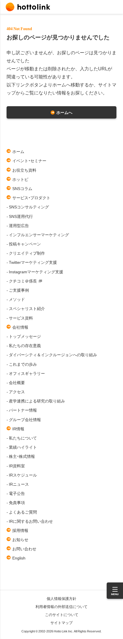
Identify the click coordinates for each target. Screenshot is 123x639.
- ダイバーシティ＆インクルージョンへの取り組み (52, 354)
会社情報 (20, 327)
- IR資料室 (16, 465)
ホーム (18, 151)
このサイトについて (61, 614)
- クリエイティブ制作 (26, 253)
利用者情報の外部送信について (61, 606)
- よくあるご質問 (22, 512)
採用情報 (20, 530)
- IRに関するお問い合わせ (30, 521)
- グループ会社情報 (24, 419)
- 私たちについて (22, 438)
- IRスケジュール (22, 475)
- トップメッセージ (24, 336)
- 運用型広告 (18, 225)
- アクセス (16, 391)
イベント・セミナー (29, 160)
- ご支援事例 (18, 290)
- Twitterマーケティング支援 (32, 262)
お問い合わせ (24, 548)
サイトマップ (61, 622)
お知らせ (20, 539)
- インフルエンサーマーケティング (38, 234)
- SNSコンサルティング (28, 207)
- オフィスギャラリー (26, 373)
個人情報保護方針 (61, 598)
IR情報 (18, 428)
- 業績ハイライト (22, 447)
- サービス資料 (20, 318)
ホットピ (20, 179)
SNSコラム (22, 188)
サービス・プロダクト (31, 197)
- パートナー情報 (22, 410)
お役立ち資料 (24, 170)
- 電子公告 (16, 493)
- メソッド (16, 299)
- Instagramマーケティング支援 (35, 271)
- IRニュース (18, 484)
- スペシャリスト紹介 (26, 308)
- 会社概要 (16, 382)
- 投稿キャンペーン (24, 244)
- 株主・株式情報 (21, 456)
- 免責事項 (16, 502)
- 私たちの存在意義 (24, 345)
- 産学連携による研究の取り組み (36, 401)
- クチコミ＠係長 (22, 281)
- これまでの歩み (22, 364)
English (18, 558)
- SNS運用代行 (20, 216)
